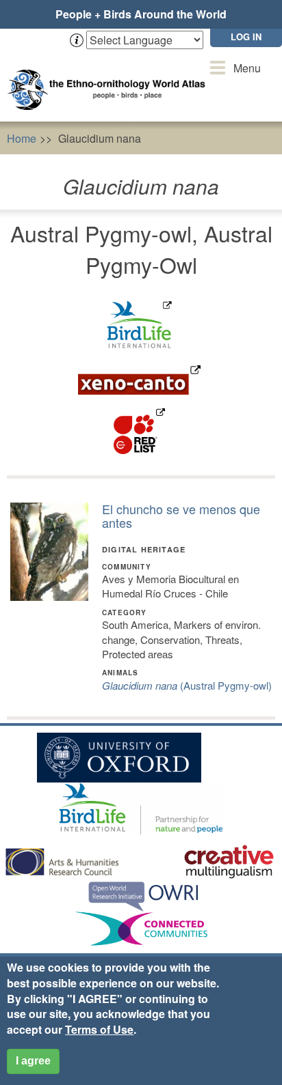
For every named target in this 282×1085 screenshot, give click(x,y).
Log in (246, 36)
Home (21, 138)
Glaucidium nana (99, 138)
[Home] (109, 76)
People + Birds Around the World (141, 14)
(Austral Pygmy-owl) (187, 685)
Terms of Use (99, 1029)
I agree (33, 1061)
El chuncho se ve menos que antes (181, 515)
